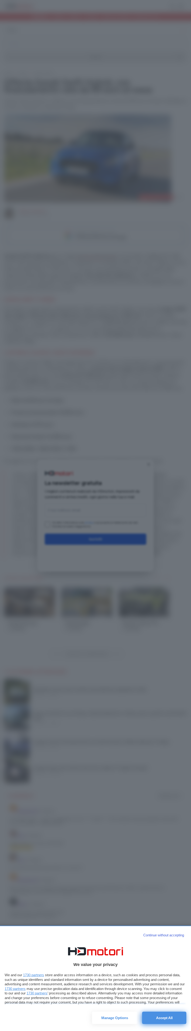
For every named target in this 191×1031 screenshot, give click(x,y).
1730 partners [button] (33, 975)
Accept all (164, 1018)
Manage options (114, 1018)
